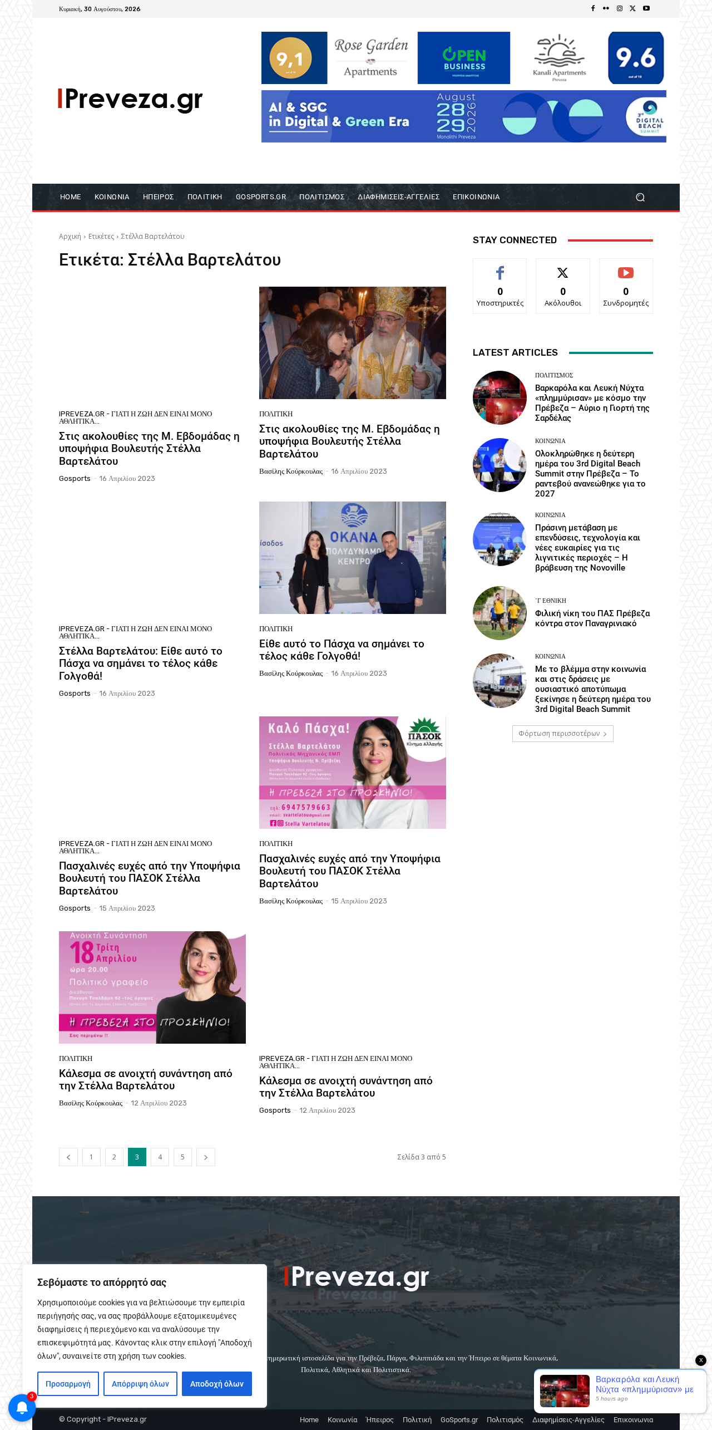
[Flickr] (606, 9)
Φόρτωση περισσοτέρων (559, 733)
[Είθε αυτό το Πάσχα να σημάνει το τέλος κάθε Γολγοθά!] (352, 558)
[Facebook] (593, 9)
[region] (144, 1336)
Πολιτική (276, 413)
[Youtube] (646, 9)
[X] (633, 9)
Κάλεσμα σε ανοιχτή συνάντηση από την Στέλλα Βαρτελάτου (146, 1080)
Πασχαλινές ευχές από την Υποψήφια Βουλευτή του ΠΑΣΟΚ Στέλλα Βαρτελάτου (149, 878)
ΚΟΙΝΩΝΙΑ (550, 441)
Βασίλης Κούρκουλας (291, 471)
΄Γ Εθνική (550, 601)
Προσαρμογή (68, 1383)
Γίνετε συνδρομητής (626, 271)
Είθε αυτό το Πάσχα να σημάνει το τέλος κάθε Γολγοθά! (341, 650)
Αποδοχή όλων (217, 1383)
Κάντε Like (500, 267)
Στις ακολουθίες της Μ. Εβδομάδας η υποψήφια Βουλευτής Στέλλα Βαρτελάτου (149, 449)
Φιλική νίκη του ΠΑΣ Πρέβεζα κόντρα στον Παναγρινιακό (592, 618)
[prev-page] (68, 1157)
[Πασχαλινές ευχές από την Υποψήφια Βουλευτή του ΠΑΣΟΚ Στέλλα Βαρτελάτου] (152, 772)
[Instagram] (619, 9)
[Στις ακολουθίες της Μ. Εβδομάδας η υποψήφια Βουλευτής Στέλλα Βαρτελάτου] (152, 343)
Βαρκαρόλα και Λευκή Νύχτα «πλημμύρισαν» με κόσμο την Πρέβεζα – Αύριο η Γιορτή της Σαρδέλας (592, 403)
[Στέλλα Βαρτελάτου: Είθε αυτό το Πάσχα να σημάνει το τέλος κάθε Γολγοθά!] (152, 558)
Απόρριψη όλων (140, 1383)
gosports (75, 478)
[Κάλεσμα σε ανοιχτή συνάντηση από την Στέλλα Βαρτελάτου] (152, 987)
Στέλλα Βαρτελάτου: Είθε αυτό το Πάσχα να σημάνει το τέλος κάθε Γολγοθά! (140, 664)
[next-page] (205, 1157)
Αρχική (70, 236)
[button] (640, 197)
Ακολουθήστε (563, 267)
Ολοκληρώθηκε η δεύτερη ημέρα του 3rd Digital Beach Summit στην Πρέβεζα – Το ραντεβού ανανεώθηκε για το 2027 (590, 474)
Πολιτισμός (554, 375)
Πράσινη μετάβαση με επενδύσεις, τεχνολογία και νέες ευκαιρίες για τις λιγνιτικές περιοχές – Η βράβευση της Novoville (587, 548)
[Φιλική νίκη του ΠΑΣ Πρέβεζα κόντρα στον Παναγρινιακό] (500, 613)
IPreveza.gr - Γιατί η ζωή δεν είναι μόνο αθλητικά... (135, 417)
